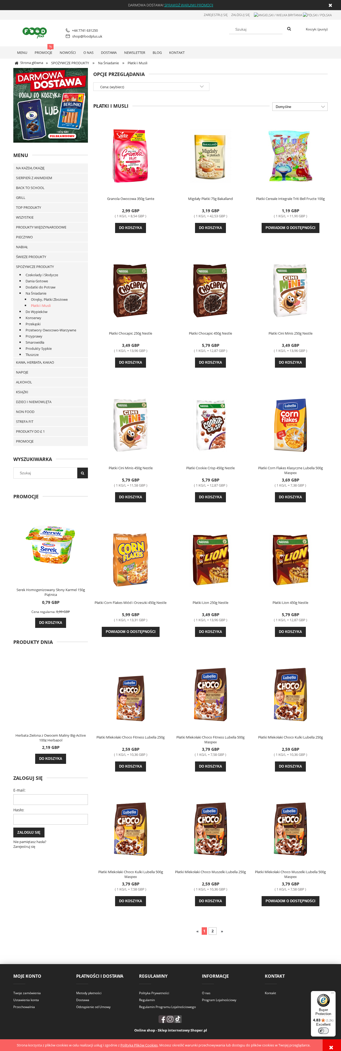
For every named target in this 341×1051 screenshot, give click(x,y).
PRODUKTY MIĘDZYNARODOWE (41, 227)
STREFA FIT (24, 421)
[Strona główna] (35, 32)
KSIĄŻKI (22, 392)
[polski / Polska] (317, 15)
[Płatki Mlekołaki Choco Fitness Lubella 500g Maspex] (210, 694)
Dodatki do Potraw (40, 287)
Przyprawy (34, 336)
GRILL (20, 197)
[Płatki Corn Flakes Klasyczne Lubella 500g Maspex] (290, 424)
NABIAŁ (22, 246)
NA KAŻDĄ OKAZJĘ (30, 168)
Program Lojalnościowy (219, 1000)
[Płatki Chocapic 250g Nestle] (130, 290)
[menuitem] (22, 52)
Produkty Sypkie (39, 348)
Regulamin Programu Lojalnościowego (167, 1007)
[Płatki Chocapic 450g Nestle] (210, 290)
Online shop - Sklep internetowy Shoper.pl (170, 1030)
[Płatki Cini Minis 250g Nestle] (290, 290)
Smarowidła (35, 342)
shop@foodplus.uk (87, 36)
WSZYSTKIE (25, 217)
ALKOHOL (24, 382)
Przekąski (33, 324)
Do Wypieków (36, 311)
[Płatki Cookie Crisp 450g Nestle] (210, 424)
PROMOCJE (25, 441)
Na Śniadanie (36, 293)
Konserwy (33, 317)
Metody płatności (89, 993)
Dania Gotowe (37, 281)
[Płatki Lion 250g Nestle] (210, 559)
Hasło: (18, 809)
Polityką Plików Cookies (139, 1045)
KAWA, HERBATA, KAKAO (35, 362)
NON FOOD (25, 411)
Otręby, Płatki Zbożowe (49, 299)
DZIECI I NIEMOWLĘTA (33, 401)
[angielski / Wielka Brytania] (278, 15)
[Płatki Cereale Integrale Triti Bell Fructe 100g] (290, 155)
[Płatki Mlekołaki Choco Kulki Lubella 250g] (290, 694)
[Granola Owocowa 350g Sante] (130, 155)
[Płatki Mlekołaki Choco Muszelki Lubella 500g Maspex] (290, 828)
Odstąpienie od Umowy (93, 1007)
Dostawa (82, 1000)
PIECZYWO (24, 237)
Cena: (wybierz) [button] (112, 87)
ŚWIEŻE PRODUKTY (31, 256)
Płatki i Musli (41, 305)
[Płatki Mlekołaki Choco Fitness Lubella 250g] (130, 694)
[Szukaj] (289, 29)
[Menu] (332, 994)
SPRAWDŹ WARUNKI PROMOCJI (188, 5)
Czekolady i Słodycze (42, 274)
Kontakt (270, 993)
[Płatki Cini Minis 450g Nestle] (130, 424)
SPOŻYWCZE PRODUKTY (35, 266)
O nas (206, 993)
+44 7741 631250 (85, 30)
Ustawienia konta (26, 1000)
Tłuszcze (32, 354)
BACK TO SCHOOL (30, 187)
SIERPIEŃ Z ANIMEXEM (34, 177)
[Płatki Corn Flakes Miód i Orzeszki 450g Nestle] (130, 559)
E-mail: (19, 790)
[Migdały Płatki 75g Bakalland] (210, 155)
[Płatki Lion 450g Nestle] (290, 559)
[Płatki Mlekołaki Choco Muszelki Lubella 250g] (210, 828)
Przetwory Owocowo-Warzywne (51, 330)
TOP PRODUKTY (28, 207)
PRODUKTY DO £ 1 (30, 431)
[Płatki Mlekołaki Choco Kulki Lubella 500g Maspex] (130, 828)
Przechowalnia (24, 1007)
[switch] (323, 1031)
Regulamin (147, 1000)
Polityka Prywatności (154, 993)
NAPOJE (22, 372)
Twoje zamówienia (27, 993)
